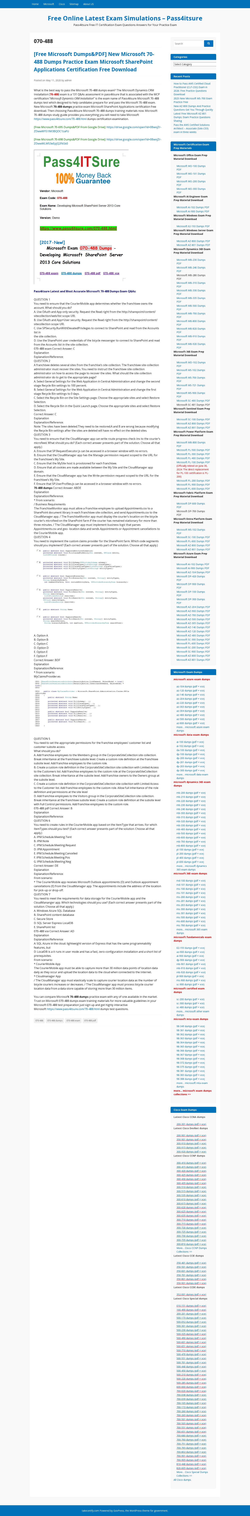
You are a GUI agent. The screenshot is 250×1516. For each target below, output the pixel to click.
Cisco (62, 4)
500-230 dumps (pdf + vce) (191, 1330)
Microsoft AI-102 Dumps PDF (193, 207)
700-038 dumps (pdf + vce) (191, 1395)
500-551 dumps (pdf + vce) (191, 1358)
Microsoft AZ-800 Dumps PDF (193, 241)
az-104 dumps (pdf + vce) (191, 686)
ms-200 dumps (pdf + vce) (191, 897)
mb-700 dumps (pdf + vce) (191, 841)
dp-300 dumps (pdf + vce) (191, 770)
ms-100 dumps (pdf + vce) (191, 888)
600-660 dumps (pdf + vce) (191, 1387)
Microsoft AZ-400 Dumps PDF (193, 635)
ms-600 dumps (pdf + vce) (191, 921)
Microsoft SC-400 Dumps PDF (193, 400)
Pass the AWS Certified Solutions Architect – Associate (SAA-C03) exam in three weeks (192, 128)
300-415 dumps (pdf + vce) (191, 1167)
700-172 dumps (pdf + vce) (191, 1407)
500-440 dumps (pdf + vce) (191, 1366)
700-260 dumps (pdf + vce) (191, 1411)
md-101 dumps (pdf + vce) (191, 884)
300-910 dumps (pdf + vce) (191, 1143)
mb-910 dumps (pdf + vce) (191, 968)
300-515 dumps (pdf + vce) (191, 1191)
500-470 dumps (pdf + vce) (191, 1354)
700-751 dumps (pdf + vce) (191, 1443)
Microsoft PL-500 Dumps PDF (193, 450)
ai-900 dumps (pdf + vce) (190, 955)
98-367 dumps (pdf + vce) (191, 1054)
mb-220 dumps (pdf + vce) (191, 801)
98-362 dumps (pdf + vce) (191, 1034)
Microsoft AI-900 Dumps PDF (193, 211)
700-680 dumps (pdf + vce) (191, 1435)
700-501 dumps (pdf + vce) (191, 1419)
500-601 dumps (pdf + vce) (191, 1342)
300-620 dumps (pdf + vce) (191, 1207)
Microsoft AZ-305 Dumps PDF (193, 623)
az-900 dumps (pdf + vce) (191, 952)
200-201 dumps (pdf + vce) (191, 1313)
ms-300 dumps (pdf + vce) (191, 909)
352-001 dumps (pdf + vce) (191, 1294)
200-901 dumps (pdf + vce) (191, 1135)
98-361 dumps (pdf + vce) (191, 1030)
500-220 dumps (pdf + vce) (191, 1378)
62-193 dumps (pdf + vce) (191, 947)
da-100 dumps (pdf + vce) (191, 750)
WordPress (136, 1510)
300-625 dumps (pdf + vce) (191, 1211)
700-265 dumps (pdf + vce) (191, 1415)
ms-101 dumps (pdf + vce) (191, 893)
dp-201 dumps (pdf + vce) (191, 762)
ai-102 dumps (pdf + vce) (190, 746)
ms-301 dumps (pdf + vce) (191, 913)
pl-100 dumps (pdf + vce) (190, 849)
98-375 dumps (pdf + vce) (191, 1066)
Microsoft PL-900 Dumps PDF (193, 484)
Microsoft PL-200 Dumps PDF (193, 480)
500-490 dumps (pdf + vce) (191, 1338)
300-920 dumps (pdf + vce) (191, 1151)
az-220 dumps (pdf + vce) (191, 702)
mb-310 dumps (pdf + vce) (191, 817)
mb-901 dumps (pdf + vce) (191, 964)
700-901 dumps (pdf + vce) (191, 1455)
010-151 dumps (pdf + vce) (191, 1305)
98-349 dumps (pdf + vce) (191, 1026)
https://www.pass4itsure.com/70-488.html (60, 119)
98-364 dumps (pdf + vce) (191, 1042)
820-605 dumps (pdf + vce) (191, 1468)
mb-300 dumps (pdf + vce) (191, 813)
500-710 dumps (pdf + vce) (191, 1350)
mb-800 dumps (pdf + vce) (191, 845)
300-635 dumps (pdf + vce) (191, 1215)
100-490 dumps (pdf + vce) (191, 1309)
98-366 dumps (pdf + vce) (191, 1050)
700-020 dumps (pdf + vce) (191, 1391)
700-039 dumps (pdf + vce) (191, 1399)
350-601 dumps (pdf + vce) (191, 1271)
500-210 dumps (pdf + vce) (191, 1374)
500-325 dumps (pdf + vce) (191, 1334)
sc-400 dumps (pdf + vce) (190, 1007)
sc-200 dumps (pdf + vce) (190, 999)
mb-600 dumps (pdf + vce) (191, 837)
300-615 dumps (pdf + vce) (191, 1203)
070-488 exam (73, 1020)
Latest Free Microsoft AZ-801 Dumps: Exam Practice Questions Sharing (192, 117)
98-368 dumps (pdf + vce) (191, 1058)
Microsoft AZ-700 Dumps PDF (193, 615)
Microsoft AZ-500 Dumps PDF (193, 619)
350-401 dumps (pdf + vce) (191, 1262)
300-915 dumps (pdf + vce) (191, 1147)
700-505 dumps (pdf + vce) (191, 1423)
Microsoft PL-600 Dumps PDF (193, 488)
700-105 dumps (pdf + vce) (191, 1403)
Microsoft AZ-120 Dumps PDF (193, 631)
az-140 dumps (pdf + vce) (191, 694)
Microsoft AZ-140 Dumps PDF (193, 627)
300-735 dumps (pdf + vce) (191, 1240)
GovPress (118, 1510)
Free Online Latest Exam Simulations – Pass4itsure (125, 18)
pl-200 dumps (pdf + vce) (190, 853)
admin (68, 80)
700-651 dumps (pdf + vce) (191, 1431)
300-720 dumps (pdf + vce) (191, 1227)
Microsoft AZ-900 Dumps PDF (193, 611)
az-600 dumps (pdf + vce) (191, 723)
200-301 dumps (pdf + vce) (191, 1124)
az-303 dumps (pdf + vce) (191, 706)
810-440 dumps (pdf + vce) (191, 1464)
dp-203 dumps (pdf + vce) (191, 766)
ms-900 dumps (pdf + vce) (191, 980)
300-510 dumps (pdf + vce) (191, 1187)
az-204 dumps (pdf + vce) (191, 698)
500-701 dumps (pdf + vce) (191, 1362)
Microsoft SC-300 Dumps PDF (193, 639)
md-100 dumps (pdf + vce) (191, 880)
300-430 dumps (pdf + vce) (191, 1179)
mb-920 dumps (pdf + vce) (191, 972)
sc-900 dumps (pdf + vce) (190, 984)
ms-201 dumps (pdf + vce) (191, 901)
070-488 (39, 1020)
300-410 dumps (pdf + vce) (191, 1162)
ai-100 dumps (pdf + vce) (190, 741)
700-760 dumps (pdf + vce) (191, 1439)
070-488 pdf (90, 1020)
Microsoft (48, 4)
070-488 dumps (54, 1020)
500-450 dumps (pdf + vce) (191, 1370)
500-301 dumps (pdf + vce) (191, 1326)
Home (35, 4)
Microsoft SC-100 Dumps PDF (193, 419)
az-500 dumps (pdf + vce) (191, 719)
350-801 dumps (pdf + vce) (191, 1279)
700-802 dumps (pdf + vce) (191, 1452)
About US (88, 4)
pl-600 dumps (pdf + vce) (190, 861)
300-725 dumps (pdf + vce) (191, 1231)
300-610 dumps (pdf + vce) (191, 1199)
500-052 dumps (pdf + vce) (191, 1322)
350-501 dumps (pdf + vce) (191, 1267)
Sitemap (74, 4)
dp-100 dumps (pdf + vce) (191, 754)
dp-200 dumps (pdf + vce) (191, 758)
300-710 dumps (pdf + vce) (191, 1219)
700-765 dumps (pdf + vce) (191, 1447)
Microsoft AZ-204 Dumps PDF (193, 607)
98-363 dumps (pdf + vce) (191, 1038)
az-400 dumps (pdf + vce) (191, 715)
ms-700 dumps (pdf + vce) (191, 925)
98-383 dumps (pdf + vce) (191, 1075)
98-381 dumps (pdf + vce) (191, 1070)
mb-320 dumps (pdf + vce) (191, 821)
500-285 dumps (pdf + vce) (191, 1382)
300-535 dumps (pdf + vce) (191, 1195)
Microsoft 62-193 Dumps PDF (193, 226)
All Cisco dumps (182, 1479)
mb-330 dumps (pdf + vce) (191, 825)
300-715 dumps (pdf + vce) (191, 1223)
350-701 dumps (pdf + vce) (191, 1275)
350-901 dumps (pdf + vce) (191, 1139)
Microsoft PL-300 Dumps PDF (193, 454)
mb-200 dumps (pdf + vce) (191, 792)
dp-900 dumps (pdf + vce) (191, 960)
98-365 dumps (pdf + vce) (191, 1046)
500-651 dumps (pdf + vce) (191, 1346)
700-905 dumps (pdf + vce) (191, 1460)
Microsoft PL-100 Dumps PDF (193, 462)
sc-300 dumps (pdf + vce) (190, 1003)
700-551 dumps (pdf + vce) (191, 1427)
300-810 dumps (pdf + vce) (191, 1244)
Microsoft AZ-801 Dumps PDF (193, 245)
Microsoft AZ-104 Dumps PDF (193, 572)
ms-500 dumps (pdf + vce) (191, 917)
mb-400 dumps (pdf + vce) (191, 829)
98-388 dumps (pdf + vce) (191, 1079)
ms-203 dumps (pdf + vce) (191, 905)
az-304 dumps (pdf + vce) (191, 710)
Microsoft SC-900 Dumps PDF (193, 651)
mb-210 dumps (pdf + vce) (191, 796)
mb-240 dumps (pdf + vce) (191, 809)
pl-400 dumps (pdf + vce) (190, 857)
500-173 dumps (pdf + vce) (191, 1317)
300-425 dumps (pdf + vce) (191, 1175)
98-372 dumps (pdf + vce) (191, 1062)
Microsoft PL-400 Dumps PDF (193, 458)
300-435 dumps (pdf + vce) (191, 1183)
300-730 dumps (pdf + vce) (191, 1236)
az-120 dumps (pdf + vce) (191, 690)
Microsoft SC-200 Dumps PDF (193, 647)
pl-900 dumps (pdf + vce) (190, 976)
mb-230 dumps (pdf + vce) (191, 805)
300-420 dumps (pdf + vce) (191, 1170)
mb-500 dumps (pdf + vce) (191, 833)
